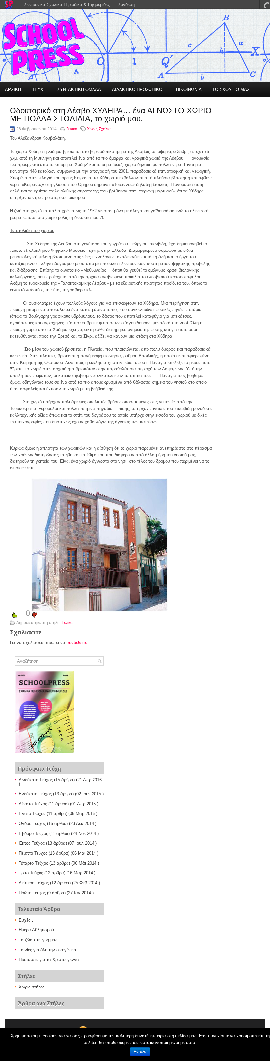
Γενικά (71, 129)
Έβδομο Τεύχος (33, 833)
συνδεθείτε (77, 642)
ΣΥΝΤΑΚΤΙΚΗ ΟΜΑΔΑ (79, 89)
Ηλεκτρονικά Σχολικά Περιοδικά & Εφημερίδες (65, 4)
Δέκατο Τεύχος (33, 803)
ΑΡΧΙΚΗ (13, 89)
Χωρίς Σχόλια (99, 129)
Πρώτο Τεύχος (32, 892)
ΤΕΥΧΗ (39, 89)
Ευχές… (27, 920)
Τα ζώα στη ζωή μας (38, 939)
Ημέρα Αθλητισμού (36, 930)
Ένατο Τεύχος (32, 813)
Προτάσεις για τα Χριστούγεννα (49, 959)
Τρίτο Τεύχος (31, 872)
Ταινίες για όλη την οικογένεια (47, 949)
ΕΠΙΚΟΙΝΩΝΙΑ (187, 89)
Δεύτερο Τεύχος (34, 882)
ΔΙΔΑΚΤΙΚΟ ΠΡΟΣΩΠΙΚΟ (137, 89)
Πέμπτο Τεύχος (33, 853)
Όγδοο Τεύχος (32, 823)
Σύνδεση (126, 4)
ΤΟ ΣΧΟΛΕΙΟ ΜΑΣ (231, 89)
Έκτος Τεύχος (32, 843)
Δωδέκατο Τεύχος (36, 779)
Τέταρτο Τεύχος (33, 863)
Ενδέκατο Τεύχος (35, 793)
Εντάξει (140, 1051)
